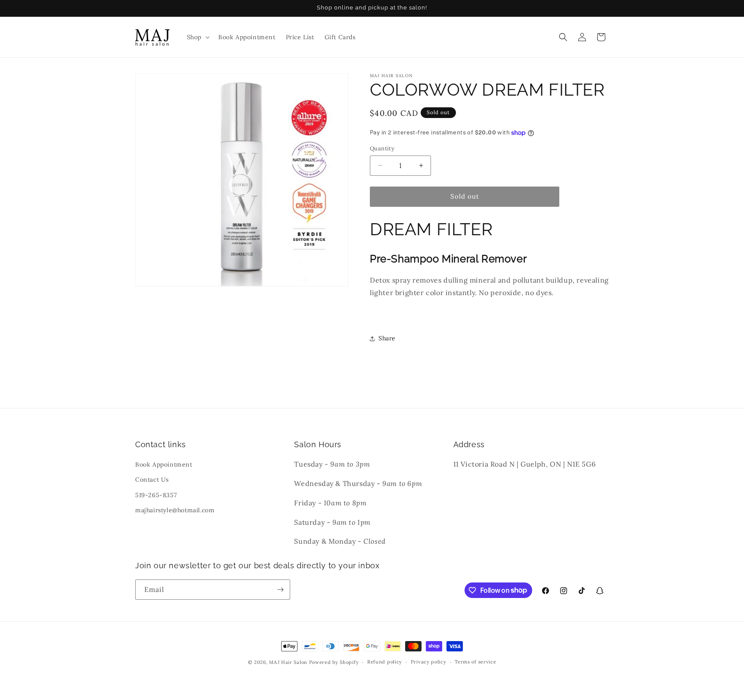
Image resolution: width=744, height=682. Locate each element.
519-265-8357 (156, 495)
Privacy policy (428, 662)
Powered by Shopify (334, 662)
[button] (197, 37)
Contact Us (152, 479)
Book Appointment (163, 464)
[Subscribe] (280, 589)
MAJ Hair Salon (288, 662)
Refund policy (384, 662)
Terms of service (475, 662)
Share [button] (387, 338)
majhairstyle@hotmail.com (174, 510)
